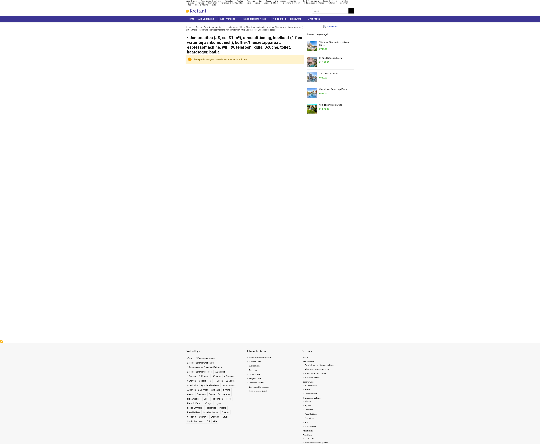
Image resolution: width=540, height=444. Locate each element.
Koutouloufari (237, 3)
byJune (226, 390)
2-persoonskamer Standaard (200, 363)
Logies (218, 403)
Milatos (267, 3)
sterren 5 (215, 417)
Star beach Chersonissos (259, 387)
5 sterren (191, 381)
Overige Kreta (254, 366)
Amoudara (229, 1)
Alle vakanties (206, 18)
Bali (260, 1)
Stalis (214, 5)
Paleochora (286, 3)
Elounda (293, 1)
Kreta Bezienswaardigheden (260, 357)
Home (190, 18)
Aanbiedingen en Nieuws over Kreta (319, 365)
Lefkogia (208, 403)
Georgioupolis (313, 1)
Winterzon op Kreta (312, 378)
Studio (226, 417)
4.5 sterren (229, 376)
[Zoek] (351, 11)
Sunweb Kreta (310, 427)
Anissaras (251, 1)
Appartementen (311, 385)
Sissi (189, 5)
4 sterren (216, 376)
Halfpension (217, 399)
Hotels (307, 389)
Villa (215, 421)
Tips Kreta (295, 18)
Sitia (197, 5)
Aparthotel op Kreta (210, 385)
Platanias (331, 3)
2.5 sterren (220, 372)
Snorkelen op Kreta (256, 383)
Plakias (321, 3)
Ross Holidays (193, 412)
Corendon (201, 394)
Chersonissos (280, 1)
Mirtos (275, 3)
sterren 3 (191, 417)
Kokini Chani (212, 3)
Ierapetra (191, 3)
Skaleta (205, 5)
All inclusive (192, 385)
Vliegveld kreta (255, 378)
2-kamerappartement (205, 358)
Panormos (298, 3)
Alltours (308, 401)
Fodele (302, 1)
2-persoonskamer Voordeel (199, 372)
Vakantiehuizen (311, 394)
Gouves (334, 1)
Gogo (206, 399)
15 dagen (218, 381)
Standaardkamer (211, 412)
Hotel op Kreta (193, 403)
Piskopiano (310, 3)
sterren (225, 412)
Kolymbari (225, 3)
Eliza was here (194, 399)
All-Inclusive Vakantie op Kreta (317, 369)
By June (308, 405)
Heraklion (344, 1)
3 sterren (191, 376)
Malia (249, 3)
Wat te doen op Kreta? (258, 391)
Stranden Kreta (255, 362)
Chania (268, 1)
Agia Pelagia (206, 1)
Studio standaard (195, 421)
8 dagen (202, 381)
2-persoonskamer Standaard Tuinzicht (205, 367)
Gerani (325, 1)
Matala (257, 3)
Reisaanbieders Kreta (253, 18)
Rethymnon (343, 3)
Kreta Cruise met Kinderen (315, 373)
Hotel (228, 399)
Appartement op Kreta (197, 390)
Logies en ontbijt (194, 408)
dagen (212, 394)
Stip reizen (309, 418)
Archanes (215, 390)
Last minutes (227, 18)
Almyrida (217, 1)
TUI (208, 421)
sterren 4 (203, 417)
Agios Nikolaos (191, 1)
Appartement (228, 385)
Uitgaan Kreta (254, 374)
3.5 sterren (204, 376)
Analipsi (240, 1)
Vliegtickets (278, 18)
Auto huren (309, 438)
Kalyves (201, 3)
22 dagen (230, 381)
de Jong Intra (224, 394)
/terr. (189, 358)
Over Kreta (313, 18)
